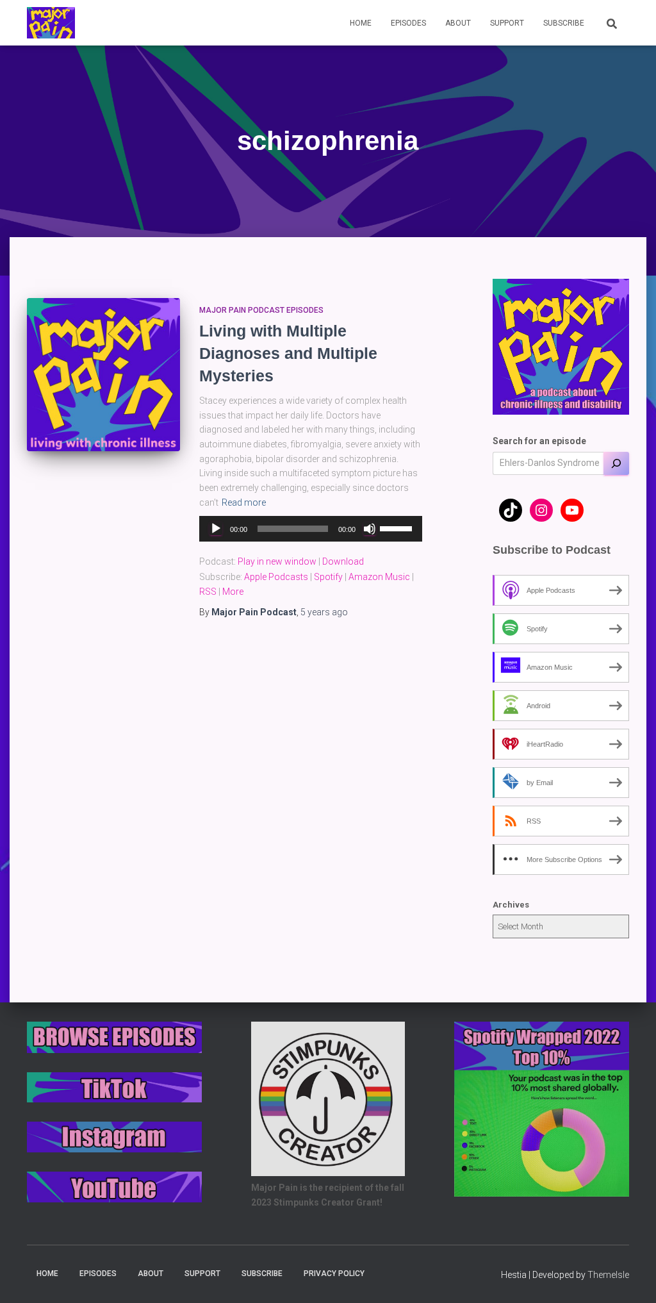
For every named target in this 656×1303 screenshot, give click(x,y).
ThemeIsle (608, 1275)
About (458, 23)
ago (324, 612)
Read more (244, 502)
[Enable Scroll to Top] (630, 1277)
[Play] (215, 528)
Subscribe (563, 23)
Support (507, 23)
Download (343, 561)
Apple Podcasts (276, 577)
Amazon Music (379, 577)
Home (361, 23)
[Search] (616, 463)
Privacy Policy (334, 1273)
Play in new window (277, 561)
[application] (310, 529)
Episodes (408, 23)
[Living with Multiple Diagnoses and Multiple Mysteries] (103, 374)
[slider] (398, 527)
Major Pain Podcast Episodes (261, 310)
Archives (511, 904)
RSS (208, 591)
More (232, 591)
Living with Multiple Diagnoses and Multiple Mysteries (288, 353)
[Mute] (369, 528)
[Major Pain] (51, 23)
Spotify (328, 577)
